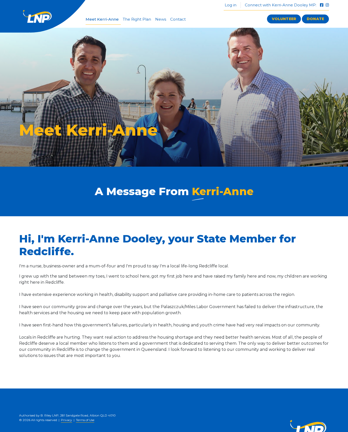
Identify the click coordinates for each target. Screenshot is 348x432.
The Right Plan (137, 19)
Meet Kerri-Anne (102, 19)
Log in (230, 5)
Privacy (66, 420)
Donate (315, 19)
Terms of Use (85, 420)
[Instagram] (327, 5)
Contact (178, 19)
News (160, 19)
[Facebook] (322, 5)
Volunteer (284, 19)
